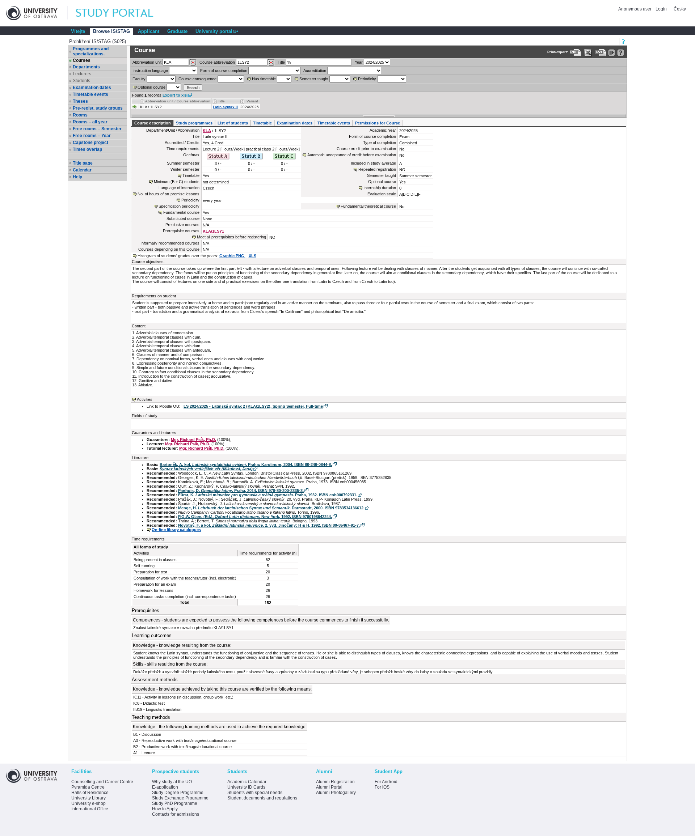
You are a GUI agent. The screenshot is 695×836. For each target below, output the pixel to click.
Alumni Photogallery (336, 792)
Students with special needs (254, 792)
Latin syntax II (225, 107)
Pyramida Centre (88, 787)
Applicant (148, 31)
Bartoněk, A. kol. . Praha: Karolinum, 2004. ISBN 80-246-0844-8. (246, 464)
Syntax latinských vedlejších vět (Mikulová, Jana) (206, 469)
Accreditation (314, 70)
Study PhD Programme (174, 803)
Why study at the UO (172, 781)
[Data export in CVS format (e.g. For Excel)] (600, 52)
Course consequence (197, 79)
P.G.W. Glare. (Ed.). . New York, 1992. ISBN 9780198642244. (255, 516)
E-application (165, 787)
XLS (252, 256)
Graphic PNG (232, 256)
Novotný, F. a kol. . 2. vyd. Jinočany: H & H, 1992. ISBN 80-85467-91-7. (269, 525)
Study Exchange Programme (180, 798)
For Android (386, 781)
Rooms (80, 115)
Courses (81, 60)
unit (146, 62)
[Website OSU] (37, 13)
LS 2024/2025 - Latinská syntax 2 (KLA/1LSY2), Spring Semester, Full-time (253, 406)
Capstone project (90, 142)
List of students (233, 123)
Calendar (82, 170)
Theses (80, 101)
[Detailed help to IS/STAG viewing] (620, 52)
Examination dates (92, 87)
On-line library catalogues (176, 529)
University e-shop (88, 803)
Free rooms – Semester (97, 128)
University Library (88, 798)
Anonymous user (635, 9)
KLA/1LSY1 (213, 231)
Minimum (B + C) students (176, 181)
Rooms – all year (90, 121)
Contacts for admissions (175, 814)
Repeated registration (377, 169)
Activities (144, 399)
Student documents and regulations (262, 798)
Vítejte (78, 31)
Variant (252, 101)
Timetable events (90, 94)
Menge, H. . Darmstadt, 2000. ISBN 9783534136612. (271, 508)
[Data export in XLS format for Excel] (588, 52)
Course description (152, 123)
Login (661, 9)
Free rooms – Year (92, 135)
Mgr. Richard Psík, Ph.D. (193, 439)
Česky (680, 9)
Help (77, 176)
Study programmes (194, 123)
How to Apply (165, 808)
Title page (83, 163)
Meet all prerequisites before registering (231, 237)
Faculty (139, 79)
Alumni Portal (329, 787)
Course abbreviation (217, 62)
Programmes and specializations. (91, 51)
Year (359, 62)
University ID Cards (246, 787)
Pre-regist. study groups (98, 108)
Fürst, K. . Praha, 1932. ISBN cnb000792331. (267, 495)
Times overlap (87, 149)
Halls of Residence (90, 792)
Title (281, 62)
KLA (207, 130)
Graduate (177, 31)
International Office (89, 808)
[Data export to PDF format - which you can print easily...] (575, 52)
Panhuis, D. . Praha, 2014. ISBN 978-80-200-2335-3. (241, 490)
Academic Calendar (246, 781)
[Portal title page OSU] (121, 13)
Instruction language (150, 70)
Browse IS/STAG (111, 31)
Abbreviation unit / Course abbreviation (177, 101)
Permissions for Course (377, 123)
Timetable (262, 123)
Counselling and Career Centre (102, 781)
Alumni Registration (335, 781)
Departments (86, 66)
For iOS (382, 787)
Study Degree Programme (177, 792)
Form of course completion (223, 70)
